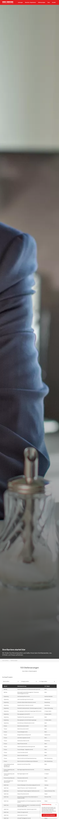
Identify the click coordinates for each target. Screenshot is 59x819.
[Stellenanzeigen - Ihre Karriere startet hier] (41, 4)
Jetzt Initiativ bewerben (49, 815)
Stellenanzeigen (14, 660)
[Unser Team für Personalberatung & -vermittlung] (48, 4)
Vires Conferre (7, 2)
